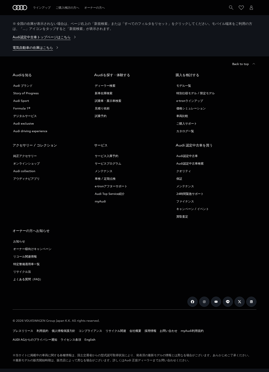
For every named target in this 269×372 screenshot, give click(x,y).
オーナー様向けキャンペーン (32, 249)
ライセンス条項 (71, 339)
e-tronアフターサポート (111, 186)
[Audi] (20, 7)
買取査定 (182, 216)
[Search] (231, 8)
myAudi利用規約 (192, 330)
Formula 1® (21, 108)
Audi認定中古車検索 (190, 163)
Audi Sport (21, 100)
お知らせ (19, 241)
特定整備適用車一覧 (26, 264)
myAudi (100, 201)
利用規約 (42, 330)
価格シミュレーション (191, 108)
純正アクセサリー (25, 156)
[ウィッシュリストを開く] (241, 8)
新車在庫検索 (103, 93)
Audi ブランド (23, 85)
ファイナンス (185, 201)
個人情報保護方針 (63, 330)
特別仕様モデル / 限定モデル (195, 93)
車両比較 (182, 116)
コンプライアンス (90, 330)
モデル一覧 (183, 85)
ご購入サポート (186, 123)
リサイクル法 (22, 271)
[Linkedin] (251, 302)
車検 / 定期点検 (105, 178)
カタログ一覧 (185, 131)
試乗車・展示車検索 (108, 100)
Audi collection (24, 171)
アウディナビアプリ (26, 178)
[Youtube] (216, 302)
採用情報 (150, 330)
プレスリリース (23, 330)
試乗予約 (101, 116)
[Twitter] (240, 302)
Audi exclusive (23, 123)
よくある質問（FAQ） (28, 279)
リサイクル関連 (115, 330)
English (89, 339)
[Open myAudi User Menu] (251, 8)
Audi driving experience (30, 131)
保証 (179, 178)
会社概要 (135, 330)
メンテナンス (103, 171)
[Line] (228, 302)
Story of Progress (26, 93)
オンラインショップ (26, 163)
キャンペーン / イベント (192, 209)
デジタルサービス (25, 116)
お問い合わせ (168, 330)
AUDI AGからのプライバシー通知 (35, 339)
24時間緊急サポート (190, 193)
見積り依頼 (102, 108)
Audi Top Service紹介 (110, 193)
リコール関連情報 (25, 256)
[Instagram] (204, 302)
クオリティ (183, 171)
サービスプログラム (108, 163)
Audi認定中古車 (187, 156)
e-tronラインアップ (189, 100)
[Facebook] (192, 302)
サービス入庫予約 (106, 156)
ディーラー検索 (105, 85)
